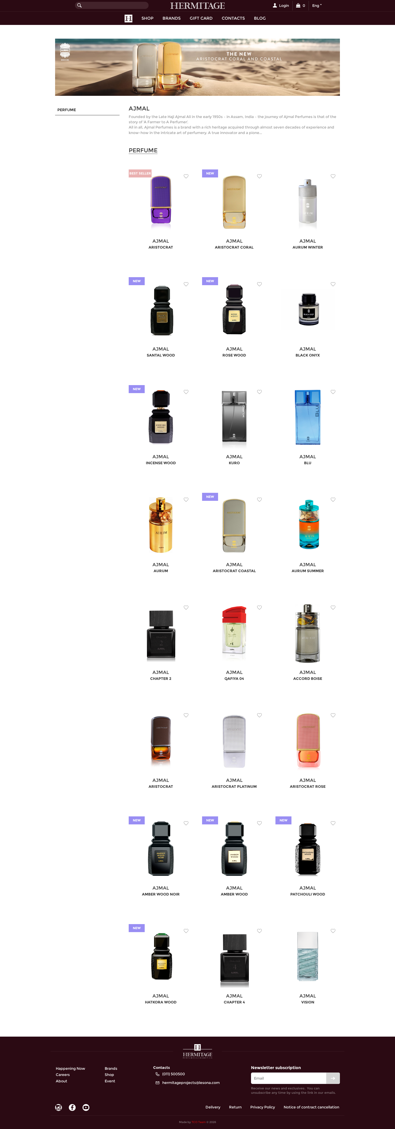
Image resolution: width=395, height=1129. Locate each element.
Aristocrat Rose (308, 786)
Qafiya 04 (234, 678)
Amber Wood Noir (161, 894)
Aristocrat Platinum (234, 786)
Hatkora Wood (160, 1002)
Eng (315, 5)
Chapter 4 (234, 1002)
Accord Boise (307, 678)
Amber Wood (234, 894)
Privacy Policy (262, 1107)
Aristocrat (161, 247)
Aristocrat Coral (234, 247)
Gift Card (201, 18)
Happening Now (70, 1068)
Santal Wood (161, 355)
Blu (307, 463)
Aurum (161, 571)
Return (235, 1107)
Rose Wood (234, 355)
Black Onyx (308, 355)
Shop (109, 1075)
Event (110, 1081)
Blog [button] (260, 18)
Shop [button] (147, 18)
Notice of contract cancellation (311, 1107)
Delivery (213, 1107)
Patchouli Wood (307, 894)
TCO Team (199, 1122)
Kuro (234, 463)
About (61, 1081)
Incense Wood (161, 463)
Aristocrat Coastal (234, 571)
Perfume (66, 110)
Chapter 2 (160, 678)
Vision (307, 1002)
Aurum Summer (308, 571)
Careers (63, 1075)
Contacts (233, 18)
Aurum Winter (308, 247)
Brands (172, 18)
